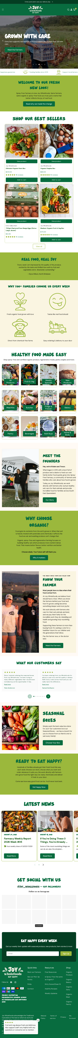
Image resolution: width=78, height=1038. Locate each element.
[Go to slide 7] (44, 696)
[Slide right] (43, 865)
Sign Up (66, 953)
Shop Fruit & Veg (15, 48)
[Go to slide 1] (33, 696)
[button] (3, 10)
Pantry (10, 433)
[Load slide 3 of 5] (39, 64)
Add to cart (21, 180)
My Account (72, 1017)
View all (39, 246)
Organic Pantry (69, 1003)
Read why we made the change (39, 104)
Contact (30, 989)
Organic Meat (69, 995)
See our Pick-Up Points (33, 978)
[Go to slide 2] (35, 696)
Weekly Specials (48, 381)
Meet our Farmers (34, 972)
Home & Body (67, 433)
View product (21, 161)
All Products (10, 381)
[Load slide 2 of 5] (36, 64)
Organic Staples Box (47, 168)
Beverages (29, 433)
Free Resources (51, 972)
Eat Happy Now (39, 787)
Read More (11, 856)
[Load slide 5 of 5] (44, 64)
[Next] (48, 696)
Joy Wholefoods (13, 1031)
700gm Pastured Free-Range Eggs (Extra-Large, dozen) (21, 229)
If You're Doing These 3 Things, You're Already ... (53, 840)
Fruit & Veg (29, 381)
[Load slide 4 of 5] (41, 64)
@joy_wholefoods (28, 886)
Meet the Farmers (53, 645)
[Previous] (30, 696)
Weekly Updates (51, 993)
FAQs (29, 984)
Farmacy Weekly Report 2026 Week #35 (17, 840)
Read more (7, 684)
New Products (68, 381)
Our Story (50, 500)
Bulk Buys (48, 433)
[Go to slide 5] (40, 696)
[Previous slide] (3, 41)
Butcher (29, 407)
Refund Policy (43, 1017)
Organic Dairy (69, 988)
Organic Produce (69, 973)
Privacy (63, 1017)
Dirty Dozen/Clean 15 (53, 984)
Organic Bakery (69, 981)
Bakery (67, 407)
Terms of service (53, 1017)
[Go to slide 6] (42, 696)
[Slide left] (35, 865)
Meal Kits (10, 407)
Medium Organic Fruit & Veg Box (52, 228)
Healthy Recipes (51, 989)
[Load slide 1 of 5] (33, 64)
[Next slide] (75, 41)
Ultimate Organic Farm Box (15, 168)
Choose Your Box (53, 743)
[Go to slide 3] (37, 696)
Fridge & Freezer (48, 407)
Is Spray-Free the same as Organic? (54, 978)
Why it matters (39, 557)
